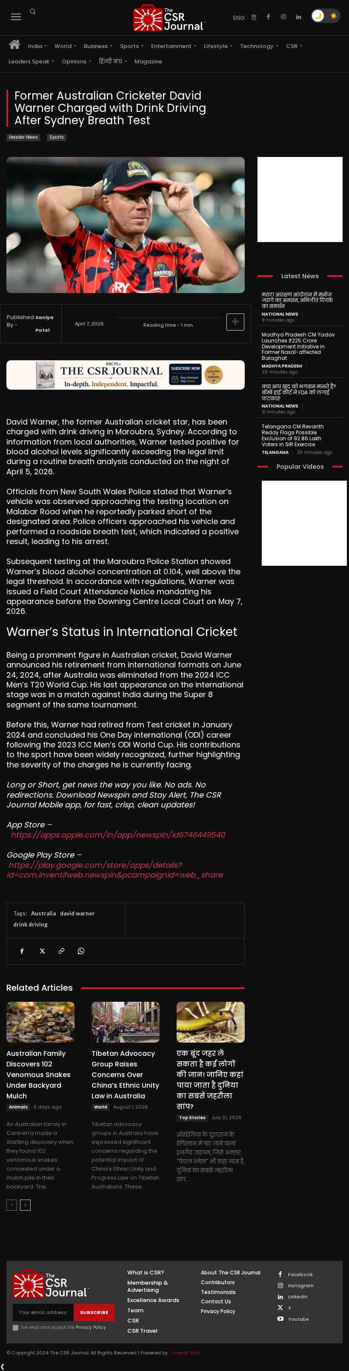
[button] (32, 11)
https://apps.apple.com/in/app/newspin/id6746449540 (118, 834)
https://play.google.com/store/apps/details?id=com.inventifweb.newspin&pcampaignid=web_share (114, 870)
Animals (18, 1107)
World (100, 1107)
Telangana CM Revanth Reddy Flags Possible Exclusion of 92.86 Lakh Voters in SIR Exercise (293, 435)
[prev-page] (11, 1205)
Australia (43, 913)
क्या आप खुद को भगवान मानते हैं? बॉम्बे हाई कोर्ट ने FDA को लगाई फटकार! (299, 392)
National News (280, 314)
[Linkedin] (299, 17)
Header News (23, 137)
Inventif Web (185, 1352)
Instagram (301, 1286)
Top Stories (192, 1117)
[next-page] (25, 1205)
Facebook (300, 1274)
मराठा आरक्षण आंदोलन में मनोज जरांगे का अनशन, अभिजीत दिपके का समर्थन (297, 300)
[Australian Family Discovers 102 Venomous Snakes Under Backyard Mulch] (40, 1022)
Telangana (275, 453)
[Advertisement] (300, 199)
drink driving (30, 924)
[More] (235, 322)
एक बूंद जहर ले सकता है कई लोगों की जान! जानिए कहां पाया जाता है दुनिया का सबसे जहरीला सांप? (210, 1080)
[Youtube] (280, 1319)
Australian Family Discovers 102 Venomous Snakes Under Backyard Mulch (38, 1075)
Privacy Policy (91, 1327)
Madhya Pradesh (282, 366)
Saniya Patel (44, 323)
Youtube (298, 1319)
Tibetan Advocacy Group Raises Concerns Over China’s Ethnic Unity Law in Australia (125, 1075)
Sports (56, 137)
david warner (77, 913)
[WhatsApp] (80, 951)
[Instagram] (283, 17)
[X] (41, 951)
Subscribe (94, 1312)
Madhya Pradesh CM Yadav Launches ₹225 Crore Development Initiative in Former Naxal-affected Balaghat (298, 346)
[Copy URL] (60, 951)
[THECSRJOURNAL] (169, 17)
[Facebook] (268, 17)
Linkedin (298, 1297)
